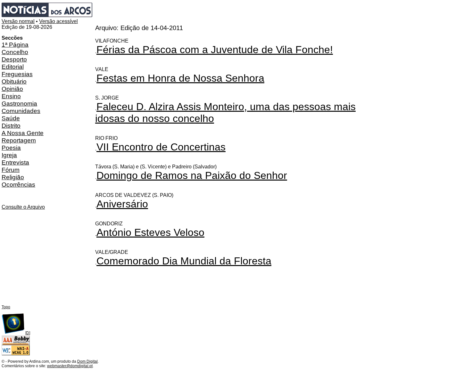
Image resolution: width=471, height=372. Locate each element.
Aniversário (122, 204)
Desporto (14, 59)
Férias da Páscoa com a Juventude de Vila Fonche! (214, 49)
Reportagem (19, 140)
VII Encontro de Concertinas (161, 147)
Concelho (15, 51)
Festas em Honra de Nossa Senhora (180, 78)
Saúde (11, 118)
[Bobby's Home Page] (16, 344)
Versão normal (18, 21)
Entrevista (15, 162)
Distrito (11, 125)
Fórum (11, 169)
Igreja (9, 154)
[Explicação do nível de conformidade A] (16, 354)
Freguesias (17, 73)
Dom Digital (87, 361)
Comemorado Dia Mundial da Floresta (183, 261)
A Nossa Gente (23, 132)
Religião (13, 177)
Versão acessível (58, 21)
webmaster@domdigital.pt (70, 366)
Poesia (11, 147)
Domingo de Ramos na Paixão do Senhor (191, 175)
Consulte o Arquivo (23, 207)
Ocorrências (18, 184)
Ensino (11, 96)
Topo (6, 307)
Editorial (13, 66)
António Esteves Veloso (150, 232)
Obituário (14, 81)
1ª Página (15, 44)
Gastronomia (19, 103)
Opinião (12, 88)
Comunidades (21, 110)
